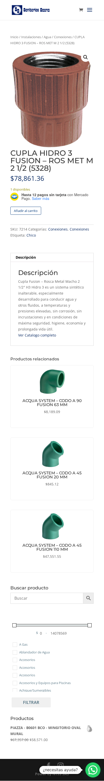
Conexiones (63, 37)
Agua (47, 37)
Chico (31, 235)
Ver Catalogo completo (37, 335)
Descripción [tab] (26, 257)
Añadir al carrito (26, 210)
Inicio (14, 37)
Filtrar (31, 702)
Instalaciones (31, 37)
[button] (85, 57)
